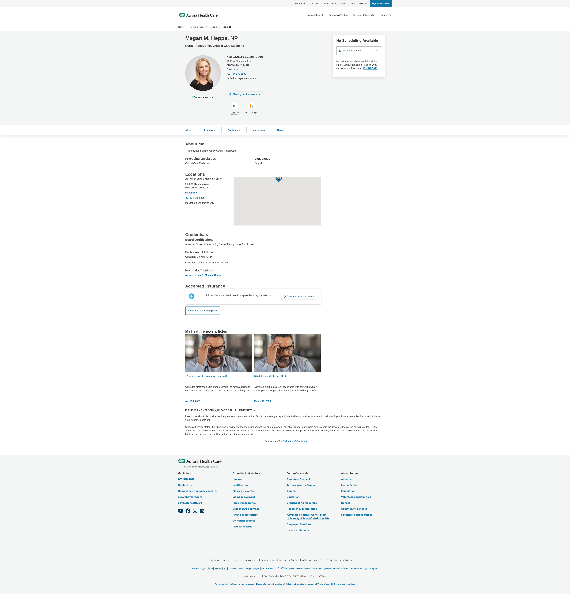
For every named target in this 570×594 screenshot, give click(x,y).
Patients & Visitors (338, 15)
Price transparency (244, 502)
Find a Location (348, 3)
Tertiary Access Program (302, 485)
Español (315, 3)
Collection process (243, 520)
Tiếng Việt (373, 568)
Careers (291, 491)
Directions (232, 69)
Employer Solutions (299, 524)
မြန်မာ (210, 568)
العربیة (203, 568)
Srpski (336, 568)
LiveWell (237, 479)
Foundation (348, 491)
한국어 (291, 568)
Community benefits (354, 508)
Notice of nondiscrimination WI (270, 584)
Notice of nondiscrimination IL (301, 584)
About (188, 130)
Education (293, 497)
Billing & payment (243, 497)
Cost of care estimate (245, 508)
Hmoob (269, 568)
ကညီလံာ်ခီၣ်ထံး (281, 568)
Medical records (242, 526)
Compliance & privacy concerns (197, 491)
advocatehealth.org (190, 502)
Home (181, 27)
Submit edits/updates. (295, 441)
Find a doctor (197, 27)
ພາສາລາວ (299, 568)
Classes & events (243, 491)
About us (346, 479)
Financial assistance (245, 514)
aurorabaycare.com (190, 497)
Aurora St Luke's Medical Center (245, 57)
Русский (327, 568)
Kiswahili (345, 568)
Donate (345, 502)
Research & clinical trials (302, 508)
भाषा (262, 568)
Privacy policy (221, 584)
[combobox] (358, 50)
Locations (210, 130)
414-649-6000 (238, 74)
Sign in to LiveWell (381, 3)
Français (232, 568)
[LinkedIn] (202, 511)
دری (225, 568)
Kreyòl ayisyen (252, 568)
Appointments (316, 15)
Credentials (234, 130)
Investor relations (298, 530)
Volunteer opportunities (356, 497)
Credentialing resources (302, 502)
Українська (356, 568)
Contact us (185, 485)
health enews (241, 485)
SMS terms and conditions (343, 584)
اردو (365, 568)
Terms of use (323, 584)
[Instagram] (195, 511)
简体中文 (218, 568)
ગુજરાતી (241, 568)
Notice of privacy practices (242, 584)
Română (317, 568)
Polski (308, 568)
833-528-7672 (301, 3)
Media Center (349, 485)
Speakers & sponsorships (357, 514)
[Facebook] (188, 511)
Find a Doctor (330, 3)
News (280, 130)
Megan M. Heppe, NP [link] (220, 27)
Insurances (258, 130)
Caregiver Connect (298, 479)
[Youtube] (180, 511)
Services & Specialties (364, 15)
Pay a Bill (363, 3)
